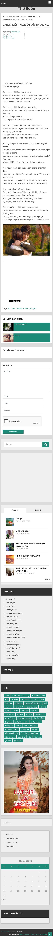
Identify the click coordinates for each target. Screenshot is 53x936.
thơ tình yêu (30, 308)
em (6, 699)
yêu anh (37, 737)
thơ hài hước (40, 714)
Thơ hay (9, 610)
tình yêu (24, 733)
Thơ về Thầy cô (11, 648)
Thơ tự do (10, 641)
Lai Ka (42, 699)
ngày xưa (18, 703)
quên (7, 711)
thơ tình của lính (21, 722)
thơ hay (11, 308)
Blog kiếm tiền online (39, 934)
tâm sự (35, 729)
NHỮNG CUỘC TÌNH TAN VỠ (28, 556)
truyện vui (25, 729)
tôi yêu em (34, 733)
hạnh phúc (25, 699)
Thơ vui (8, 652)
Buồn (7, 696)
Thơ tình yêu (26, 16)
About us (9, 834)
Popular (15, 510)
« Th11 (3, 900)
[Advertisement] (26, 60)
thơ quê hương (24, 718)
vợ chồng (21, 737)
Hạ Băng (14, 699)
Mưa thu (8, 703)
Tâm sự (9, 603)
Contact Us (10, 846)
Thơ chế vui (9, 714)
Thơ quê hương (12, 613)
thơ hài (29, 714)
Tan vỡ (15, 711)
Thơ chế (9, 606)
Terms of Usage (12, 838)
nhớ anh (8, 707)
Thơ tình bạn (11, 627)
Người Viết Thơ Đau (33, 703)
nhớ (45, 703)
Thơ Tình (15, 16)
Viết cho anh (10, 737)
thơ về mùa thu (30, 726)
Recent (38, 510)
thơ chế (34, 711)
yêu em (8, 741)
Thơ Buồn (26, 8)
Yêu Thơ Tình (15, 32)
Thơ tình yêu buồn (9, 38)
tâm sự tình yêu (11, 733)
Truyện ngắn (11, 655)
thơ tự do (9, 726)
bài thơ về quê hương (20, 696)
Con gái (19, 519)
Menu (3, 3)
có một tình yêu (38, 696)
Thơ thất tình (11, 620)
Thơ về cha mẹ (11, 645)
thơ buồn (24, 711)
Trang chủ (7, 16)
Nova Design (24, 934)
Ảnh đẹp (9, 599)
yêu (29, 737)
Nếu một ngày (31, 707)
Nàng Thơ (19, 707)
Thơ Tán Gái (10, 617)
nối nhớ (43, 707)
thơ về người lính (11, 729)
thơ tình (20, 308)
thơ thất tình (38, 718)
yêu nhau (17, 741)
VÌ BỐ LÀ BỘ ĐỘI (22, 531)
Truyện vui (10, 659)
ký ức (34, 699)
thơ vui (18, 726)
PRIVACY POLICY (12, 842)
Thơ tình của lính (12, 631)
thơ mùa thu (10, 718)
